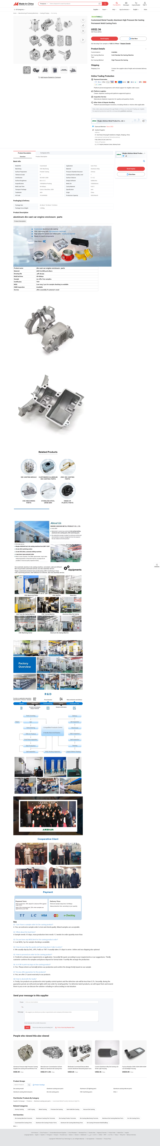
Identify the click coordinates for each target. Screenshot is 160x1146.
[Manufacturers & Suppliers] (23, 4)
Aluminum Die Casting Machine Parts (112, 1118)
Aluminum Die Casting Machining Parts (72, 1123)
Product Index (112, 1132)
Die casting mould (18, 1088)
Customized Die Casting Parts (23, 1123)
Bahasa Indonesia (131, 1134)
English (37, 1134)
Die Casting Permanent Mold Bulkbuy (97, 1123)
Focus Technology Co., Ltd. (68, 1138)
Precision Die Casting (57, 1109)
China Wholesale (72, 1132)
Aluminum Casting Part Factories (45, 1118)
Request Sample (125, 43)
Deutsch (77, 1134)
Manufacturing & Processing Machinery (28, 13)
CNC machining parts (86, 1092)
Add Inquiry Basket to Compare (51, 77)
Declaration (99, 1138)
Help (113, 9)
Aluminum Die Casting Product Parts (46, 1123)
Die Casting (54, 13)
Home (14, 13)
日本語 (100, 1134)
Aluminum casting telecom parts (122, 1088)
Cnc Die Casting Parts (133, 1118)
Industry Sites (92, 1132)
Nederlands (83, 1134)
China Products (44, 1132)
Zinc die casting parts (53, 1092)
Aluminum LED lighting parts (88, 1088)
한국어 (95, 1134)
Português (49, 1134)
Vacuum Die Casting (89, 1109)
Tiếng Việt (122, 1134)
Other (115, 1092)
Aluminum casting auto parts (55, 1088)
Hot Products (34, 1132)
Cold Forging (31, 1109)
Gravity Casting (19, 1109)
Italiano (71, 1134)
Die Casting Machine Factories (23, 1118)
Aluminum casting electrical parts (22, 1092)
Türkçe (116, 1134)
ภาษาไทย (110, 1134)
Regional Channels (102, 1132)
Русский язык (63, 1134)
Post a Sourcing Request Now (64, 1027)
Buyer (104, 9)
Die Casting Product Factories (67, 1118)
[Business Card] (144, 161)
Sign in (145, 5)
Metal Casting (43, 1109)
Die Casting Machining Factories (89, 1118)
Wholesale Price (83, 1132)
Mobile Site (120, 1132)
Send (27, 1027)
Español (43, 1134)
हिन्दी (105, 1134)
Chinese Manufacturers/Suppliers (58, 1132)
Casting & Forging (44, 13)
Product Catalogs (39, 1085)
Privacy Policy (107, 1138)
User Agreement (90, 1138)
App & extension (124, 9)
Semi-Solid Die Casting (73, 1109)
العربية (89, 1134)
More (15, 1126)
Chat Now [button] (134, 38)
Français (56, 1134)
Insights (127, 1132)
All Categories (20, 9)
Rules (145, 9)
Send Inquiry (104, 38)
